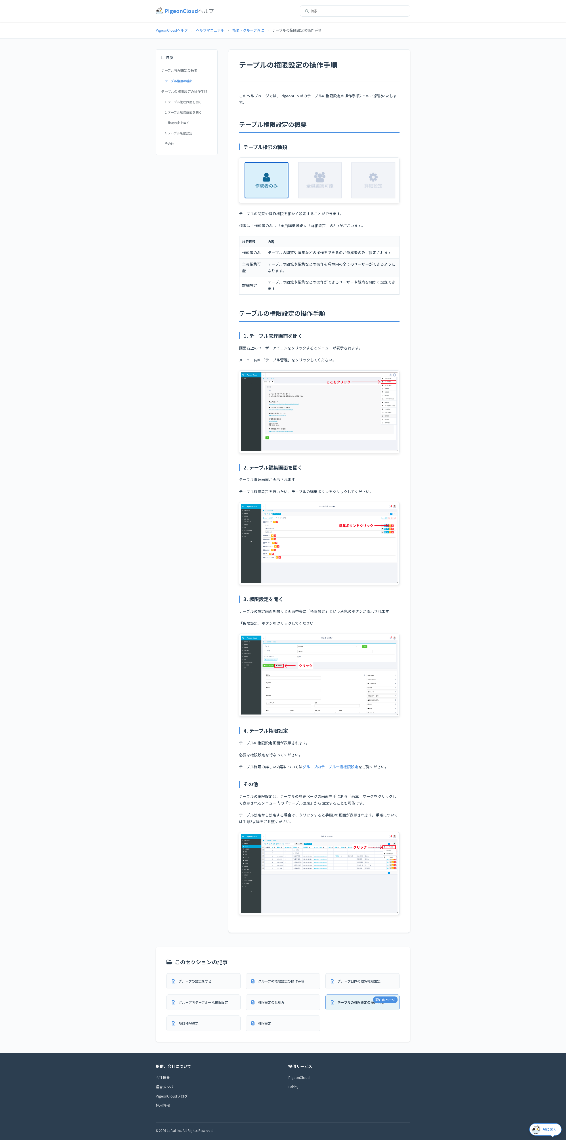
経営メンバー (166, 1086)
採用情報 (163, 1105)
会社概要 (163, 1077)
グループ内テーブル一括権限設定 (330, 766)
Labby (293, 1086)
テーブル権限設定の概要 (179, 70)
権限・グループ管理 (248, 30)
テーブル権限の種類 (178, 81)
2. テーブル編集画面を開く (183, 112)
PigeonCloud (299, 1077)
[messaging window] (546, 1130)
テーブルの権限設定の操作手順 (184, 91)
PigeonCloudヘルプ (172, 30)
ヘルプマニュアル (210, 30)
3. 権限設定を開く (177, 122)
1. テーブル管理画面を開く (183, 102)
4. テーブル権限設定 (178, 133)
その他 (169, 143)
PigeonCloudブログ (172, 1096)
